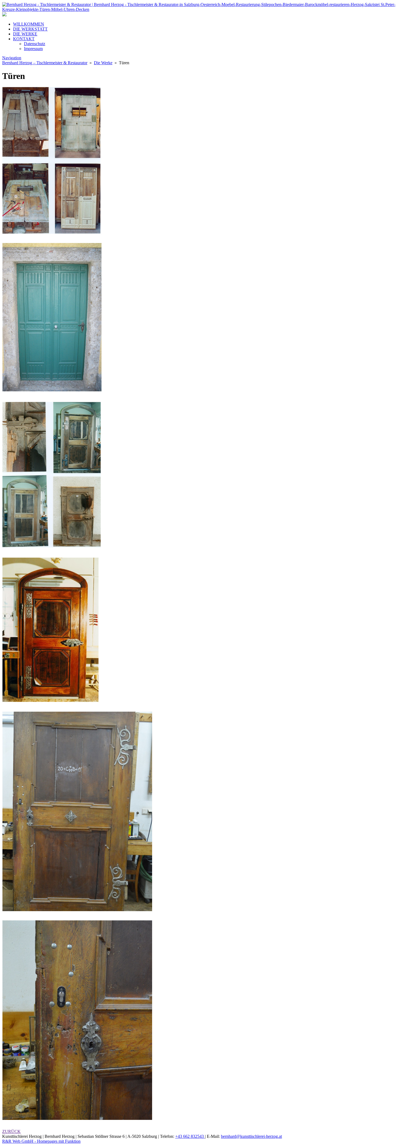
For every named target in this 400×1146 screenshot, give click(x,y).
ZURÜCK (11, 1131)
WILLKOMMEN (28, 24)
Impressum (33, 48)
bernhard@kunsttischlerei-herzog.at (251, 1136)
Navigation (11, 58)
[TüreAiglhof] (51, 232)
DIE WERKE (25, 34)
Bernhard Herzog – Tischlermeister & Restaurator (44, 62)
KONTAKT (24, 38)
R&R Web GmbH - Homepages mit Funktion (41, 1141)
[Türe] (51, 390)
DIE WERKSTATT (30, 29)
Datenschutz (34, 43)
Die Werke (103, 62)
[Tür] (50, 701)
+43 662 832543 (190, 1136)
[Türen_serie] (51, 547)
